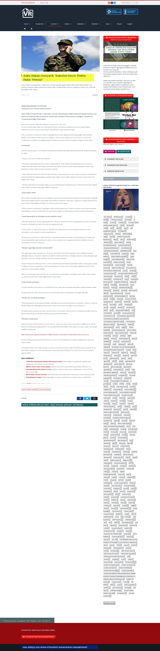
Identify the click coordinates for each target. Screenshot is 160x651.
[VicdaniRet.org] (27, 12)
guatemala (107, 364)
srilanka (119, 531)
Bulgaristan (107, 302)
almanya (107, 242)
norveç (121, 477)
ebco (114, 336)
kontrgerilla (132, 429)
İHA (127, 384)
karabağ (106, 418)
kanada (126, 415)
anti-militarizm (126, 248)
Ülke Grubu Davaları (127, 554)
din (117, 327)
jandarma (107, 409)
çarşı (105, 307)
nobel (114, 477)
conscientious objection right (113, 322)
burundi (112, 305)
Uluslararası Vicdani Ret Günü (114, 556)
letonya (106, 443)
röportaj (116, 505)
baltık (105, 285)
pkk (116, 494)
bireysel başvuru (116, 293)
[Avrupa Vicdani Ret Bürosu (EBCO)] (130, 14)
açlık (125, 228)
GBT (113, 361)
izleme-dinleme (109, 406)
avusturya (117, 276)
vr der (125, 582)
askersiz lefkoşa (117, 268)
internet (106, 398)
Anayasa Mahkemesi (111, 248)
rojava (131, 503)
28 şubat (129, 225)
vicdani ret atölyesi (127, 565)
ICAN (114, 384)
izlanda (121, 404)
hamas (122, 372)
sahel (106, 508)
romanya (107, 505)
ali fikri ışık (130, 239)
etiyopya (121, 344)
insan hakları (129, 389)
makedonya (108, 449)
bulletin (117, 302)
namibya (129, 469)
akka (115, 239)
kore (105, 432)
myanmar (120, 469)
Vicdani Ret (39, 24)
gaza (122, 358)
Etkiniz (130, 344)
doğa (123, 327)
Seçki (107, 24)
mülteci (131, 466)
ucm (105, 551)
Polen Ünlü (125, 494)
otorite (132, 483)
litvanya (106, 446)
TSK (118, 545)
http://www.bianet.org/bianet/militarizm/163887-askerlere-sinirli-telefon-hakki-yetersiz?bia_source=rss (55, 335)
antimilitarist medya (110, 251)
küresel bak (115, 435)
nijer (128, 474)
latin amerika (122, 440)
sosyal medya (116, 528)
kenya (124, 421)
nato (105, 471)
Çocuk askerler (127, 313)
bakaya (132, 282)
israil (121, 401)
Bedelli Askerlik (125, 288)
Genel (26, 24)
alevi (121, 239)
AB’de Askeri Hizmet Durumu (36, 375)
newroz (120, 474)
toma (111, 545)
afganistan (107, 234)
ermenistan (125, 341)
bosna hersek (130, 299)
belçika (115, 290)
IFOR (121, 384)
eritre (134, 338)
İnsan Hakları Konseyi (111, 395)
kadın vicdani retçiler (110, 412)
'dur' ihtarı (107, 217)
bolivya (119, 299)
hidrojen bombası (109, 375)
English (129, 24)
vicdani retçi (116, 582)
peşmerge (130, 491)
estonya (106, 344)
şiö (110, 522)
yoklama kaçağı (115, 590)
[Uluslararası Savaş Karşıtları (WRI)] (114, 14)
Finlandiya (107, 355)
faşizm (106, 353)
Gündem (54, 24)
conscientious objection (125, 316)
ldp (131, 440)
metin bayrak (118, 457)
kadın (132, 409)
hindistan (122, 375)
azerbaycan (117, 279)
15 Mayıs (121, 222)
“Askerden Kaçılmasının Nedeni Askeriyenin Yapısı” (44, 361)
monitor (122, 466)
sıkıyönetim (122, 525)
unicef (106, 559)
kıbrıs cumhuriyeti (124, 423)
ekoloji (113, 338)
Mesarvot (107, 457)
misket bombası (119, 463)
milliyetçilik (107, 463)
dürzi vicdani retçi (121, 333)
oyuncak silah (116, 486)
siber (133, 514)
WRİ (111, 585)
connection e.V (109, 316)
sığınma (112, 525)
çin (111, 310)
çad (120, 305)
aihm (111, 237)
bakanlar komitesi (120, 282)
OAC (105, 480)
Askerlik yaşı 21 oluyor (34, 377)
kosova (122, 432)
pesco (122, 491)
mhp (105, 460)
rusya (124, 505)
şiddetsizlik (107, 517)
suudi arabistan (117, 537)
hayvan (130, 372)
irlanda (121, 398)
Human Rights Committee (119, 381)
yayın (119, 585)
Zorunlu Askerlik (44, 389)
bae (126, 279)
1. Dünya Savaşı (116, 220)
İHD (134, 384)
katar (116, 421)
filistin (132, 353)
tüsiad (128, 548)
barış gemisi (123, 285)
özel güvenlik (128, 486)
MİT (130, 463)
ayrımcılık (107, 279)
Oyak (105, 486)
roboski (113, 503)
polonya (114, 497)
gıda (120, 361)
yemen (106, 588)
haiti (126, 370)
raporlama (130, 500)
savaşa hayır (108, 514)
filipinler (124, 353)
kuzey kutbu (122, 438)
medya (125, 452)
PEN (115, 491)
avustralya (107, 276)
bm (111, 299)
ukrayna (113, 551)
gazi (129, 358)
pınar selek (107, 494)
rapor (122, 500)
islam (105, 401)
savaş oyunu (116, 511)
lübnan (115, 446)
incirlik (132, 387)
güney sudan (115, 367)
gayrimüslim (114, 358)
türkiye (106, 548)
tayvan (106, 539)
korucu (113, 432)
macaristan (124, 446)
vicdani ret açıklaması (111, 565)
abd (117, 228)
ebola (122, 336)
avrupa (132, 271)
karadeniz (107, 421)
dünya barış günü (118, 330)
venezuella (118, 562)
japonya (116, 409)
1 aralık (127, 217)
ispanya (113, 401)
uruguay (115, 559)
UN (128, 556)
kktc (128, 426)
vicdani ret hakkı (127, 571)
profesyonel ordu (127, 497)
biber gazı (132, 290)
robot (122, 503)
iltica (111, 387)
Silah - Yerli (124, 517)
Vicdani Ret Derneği (110, 571)
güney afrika (118, 364)
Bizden (67, 24)
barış (112, 285)
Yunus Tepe (44, 3)
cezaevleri (129, 307)
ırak (118, 406)
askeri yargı (119, 265)
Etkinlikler (95, 24)
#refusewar (118, 217)
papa (132, 488)
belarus (106, 290)
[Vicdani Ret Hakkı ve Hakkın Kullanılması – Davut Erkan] (114, 144)
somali (106, 528)
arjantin (124, 254)
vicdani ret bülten (109, 568)
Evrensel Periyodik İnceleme (113, 350)
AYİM (126, 276)
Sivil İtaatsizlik (126, 522)
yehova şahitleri (129, 585)
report (106, 503)
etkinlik (106, 347)
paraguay (107, 491)
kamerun (107, 415)
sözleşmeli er (108, 531)
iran (114, 398)
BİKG (105, 293)
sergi (126, 514)
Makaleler (80, 24)
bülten (126, 302)
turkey (133, 545)
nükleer (129, 477)
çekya (112, 307)
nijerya (106, 477)
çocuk (116, 313)
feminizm (115, 353)
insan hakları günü (110, 392)
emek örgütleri (124, 338)
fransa (116, 355)
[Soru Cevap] (27, 618)
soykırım (127, 528)
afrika (117, 234)
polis (105, 497)
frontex (125, 355)
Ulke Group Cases (127, 551)
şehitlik (118, 514)
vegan (130, 559)
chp (105, 310)
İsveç (129, 401)
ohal (127, 480)
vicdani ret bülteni (125, 568)
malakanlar (119, 449)
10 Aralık (127, 220)
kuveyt (112, 438)
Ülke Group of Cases (111, 554)
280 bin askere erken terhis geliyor (38, 367)
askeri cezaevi (118, 262)
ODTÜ (120, 480)
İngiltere (106, 389)
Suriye (126, 534)
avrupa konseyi (109, 273)
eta (114, 344)
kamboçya (124, 412)
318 (105, 228)
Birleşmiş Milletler (120, 296)
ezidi (127, 350)
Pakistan (116, 488)
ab (111, 228)
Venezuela (107, 562)
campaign (127, 305)
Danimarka (120, 324)
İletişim (119, 24)
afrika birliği (126, 234)
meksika (117, 455)
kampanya (116, 415)
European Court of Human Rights (123, 347)
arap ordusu (114, 254)
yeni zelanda (117, 588)
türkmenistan (117, 548)
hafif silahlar (118, 370)
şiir (116, 517)
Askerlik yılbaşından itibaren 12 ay (38, 369)
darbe (130, 324)
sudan (128, 531)
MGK (127, 457)
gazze (106, 361)
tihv (105, 545)
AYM (132, 276)
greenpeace (129, 361)
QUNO (106, 500)
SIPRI (116, 522)
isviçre (106, 404)
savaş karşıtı (124, 508)
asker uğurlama (117, 259)
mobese (114, 466)
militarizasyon (115, 460)
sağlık (133, 505)
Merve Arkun (127, 455)
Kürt (123, 435)
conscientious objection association (115, 319)
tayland (129, 537)
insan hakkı (117, 389)
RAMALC (114, 500)
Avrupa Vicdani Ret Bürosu (127, 273)
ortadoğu (107, 483)
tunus (126, 545)
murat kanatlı (108, 469)
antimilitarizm (124, 251)
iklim (105, 387)
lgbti (113, 443)
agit (105, 237)
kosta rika (131, 432)
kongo (123, 429)
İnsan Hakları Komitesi (127, 392)
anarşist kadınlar (123, 245)
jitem (125, 409)
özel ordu (107, 488)
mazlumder (116, 452)
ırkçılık (126, 406)
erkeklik (106, 341)
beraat (123, 290)
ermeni (115, 341)
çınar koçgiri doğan (122, 310)
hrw (105, 381)
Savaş (113, 508)
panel (125, 488)
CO (133, 310)
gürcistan (127, 367)
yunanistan (121, 593)
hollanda (127, 378)
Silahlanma (129, 520)
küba (105, 435)
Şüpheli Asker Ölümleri (111, 534)
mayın (106, 452)
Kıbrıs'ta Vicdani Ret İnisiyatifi (113, 426)
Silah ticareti (116, 520)
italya (114, 404)
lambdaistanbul (109, 440)
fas (134, 350)
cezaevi (120, 307)
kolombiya (113, 429)
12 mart (112, 222)
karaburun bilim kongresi (121, 418)
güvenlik (106, 370)
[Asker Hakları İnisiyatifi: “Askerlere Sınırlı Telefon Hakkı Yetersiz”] (60, 71)
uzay (123, 559)
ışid (133, 406)
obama (112, 480)
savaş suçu (127, 511)
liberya (121, 443)
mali (127, 449)
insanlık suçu (126, 395)
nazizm (114, 471)
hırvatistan (117, 378)
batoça (113, 288)
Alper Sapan (119, 242)
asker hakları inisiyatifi (29, 389)
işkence (130, 398)
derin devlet (108, 327)
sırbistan (132, 525)
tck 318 (114, 539)
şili (104, 522)
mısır (105, 466)
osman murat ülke (120, 483)
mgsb (134, 457)
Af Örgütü (121, 231)
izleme (130, 404)
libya (129, 443)
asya (124, 271)
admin (29, 383)
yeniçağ (127, 588)
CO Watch (107, 313)
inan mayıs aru (121, 387)
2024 (121, 225)
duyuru (132, 333)
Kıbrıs (112, 423)
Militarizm (126, 460)
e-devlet (106, 336)
